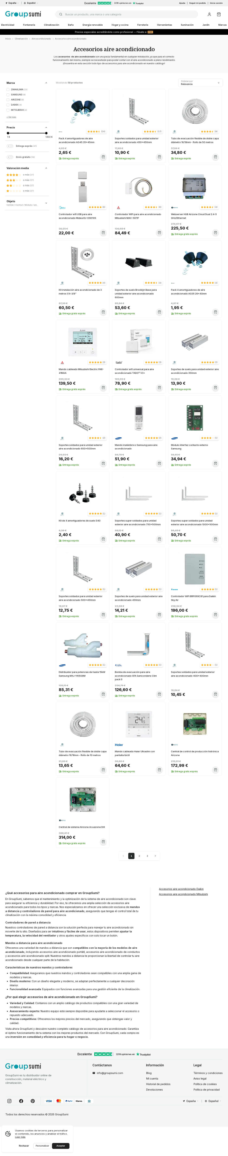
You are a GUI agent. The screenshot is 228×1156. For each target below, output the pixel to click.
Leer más (20, 1136)
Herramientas (164, 24)
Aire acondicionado (41, 38)
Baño (71, 24)
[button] (96, 131)
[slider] (8, 133)
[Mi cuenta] (209, 14)
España (12, 3)
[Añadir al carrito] (103, 157)
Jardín (206, 24)
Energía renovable (93, 24)
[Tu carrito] (219, 14)
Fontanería (29, 24)
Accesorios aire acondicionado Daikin (181, 888)
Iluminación (187, 24)
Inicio (8, 38)
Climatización (51, 24)
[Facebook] (21, 1101)
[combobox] (126, 14)
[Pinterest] (33, 1101)
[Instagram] (9, 1101)
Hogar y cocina (120, 24)
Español (31, 3)
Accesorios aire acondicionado (70, 38)
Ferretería (142, 24)
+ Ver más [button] (11, 117)
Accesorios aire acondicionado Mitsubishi (183, 894)
